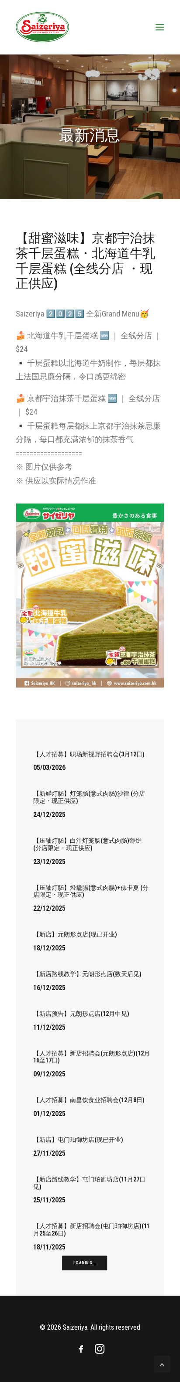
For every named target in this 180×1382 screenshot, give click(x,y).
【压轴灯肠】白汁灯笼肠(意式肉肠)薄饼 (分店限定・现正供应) (87, 844)
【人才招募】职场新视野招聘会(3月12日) (89, 754)
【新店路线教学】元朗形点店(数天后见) (87, 973)
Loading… (84, 1262)
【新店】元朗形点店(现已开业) (75, 934)
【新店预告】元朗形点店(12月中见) (81, 1013)
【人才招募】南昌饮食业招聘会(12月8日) (89, 1099)
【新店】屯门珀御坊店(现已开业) (78, 1139)
